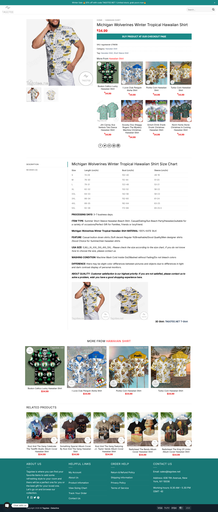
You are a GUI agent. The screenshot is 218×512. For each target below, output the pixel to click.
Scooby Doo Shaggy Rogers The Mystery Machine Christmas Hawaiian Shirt (132, 129)
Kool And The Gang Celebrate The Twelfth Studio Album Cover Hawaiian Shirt (41, 449)
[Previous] (31, 52)
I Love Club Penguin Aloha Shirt (132, 89)
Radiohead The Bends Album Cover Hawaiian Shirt (142, 450)
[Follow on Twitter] (35, 497)
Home (99, 20)
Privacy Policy (118, 482)
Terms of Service (120, 488)
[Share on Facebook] (100, 146)
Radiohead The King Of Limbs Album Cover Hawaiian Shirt (176, 450)
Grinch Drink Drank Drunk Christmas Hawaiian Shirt (156, 127)
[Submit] (213, 9)
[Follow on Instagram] (31, 497)
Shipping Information (122, 477)
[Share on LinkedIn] (118, 146)
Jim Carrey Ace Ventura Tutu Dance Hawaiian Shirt (107, 127)
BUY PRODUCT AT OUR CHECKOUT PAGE (144, 36)
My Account (75, 472)
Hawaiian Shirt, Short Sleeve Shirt (115, 53)
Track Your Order (78, 493)
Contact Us (74, 498)
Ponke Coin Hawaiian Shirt (156, 89)
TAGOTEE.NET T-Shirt (176, 321)
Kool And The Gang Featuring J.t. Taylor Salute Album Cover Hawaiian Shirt (109, 449)
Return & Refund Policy (123, 472)
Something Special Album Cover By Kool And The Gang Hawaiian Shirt (75, 449)
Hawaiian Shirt (113, 20)
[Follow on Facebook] (28, 497)
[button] (30, 82)
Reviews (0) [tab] (31, 170)
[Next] (88, 52)
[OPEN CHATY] (7, 505)
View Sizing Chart (78, 488)
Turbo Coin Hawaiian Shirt (181, 89)
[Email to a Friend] (109, 146)
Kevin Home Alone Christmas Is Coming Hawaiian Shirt (181, 127)
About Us (73, 477)
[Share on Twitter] (105, 146)
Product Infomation (79, 482)
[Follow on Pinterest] (38, 497)
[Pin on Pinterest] (114, 146)
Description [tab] (32, 164)
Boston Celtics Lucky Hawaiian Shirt (108, 87)
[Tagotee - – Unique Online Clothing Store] (14, 9)
